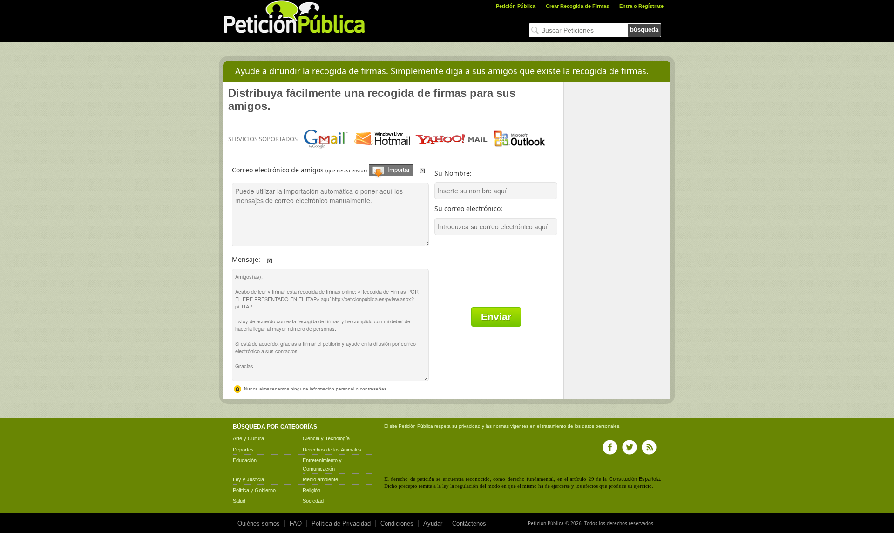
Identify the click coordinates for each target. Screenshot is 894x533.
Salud (239, 501)
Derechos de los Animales (332, 449)
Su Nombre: (453, 173)
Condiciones (396, 523)
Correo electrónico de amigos (332, 166)
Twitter (629, 447)
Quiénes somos (258, 523)
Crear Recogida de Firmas (577, 6)
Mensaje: (288, 257)
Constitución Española (634, 479)
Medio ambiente (320, 479)
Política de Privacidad (341, 523)
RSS (649, 447)
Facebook (610, 447)
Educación (245, 460)
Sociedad (313, 501)
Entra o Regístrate (641, 6)
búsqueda (644, 29)
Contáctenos (469, 523)
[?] (422, 170)
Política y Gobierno (254, 490)
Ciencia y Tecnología (326, 438)
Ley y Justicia (248, 479)
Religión (311, 490)
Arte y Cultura (248, 438)
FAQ (296, 523)
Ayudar (432, 523)
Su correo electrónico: (468, 208)
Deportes (243, 449)
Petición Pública (515, 6)
